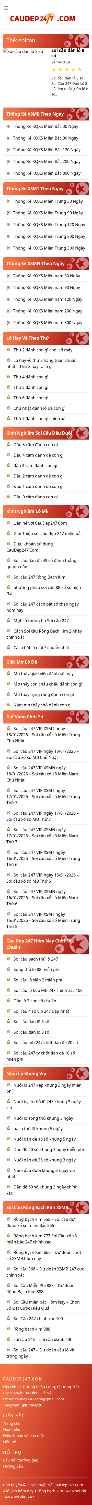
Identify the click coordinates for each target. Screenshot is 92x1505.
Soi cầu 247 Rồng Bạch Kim (39, 577)
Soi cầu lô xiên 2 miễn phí (38, 980)
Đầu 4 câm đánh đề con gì (39, 455)
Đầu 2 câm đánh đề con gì (39, 476)
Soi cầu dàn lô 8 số (67, 52)
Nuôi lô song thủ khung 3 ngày (43, 1118)
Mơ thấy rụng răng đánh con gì (44, 694)
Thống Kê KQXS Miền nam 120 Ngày (47, 299)
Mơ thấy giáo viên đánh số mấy (44, 673)
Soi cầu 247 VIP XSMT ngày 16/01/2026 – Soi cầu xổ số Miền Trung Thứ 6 (43, 858)
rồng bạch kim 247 (54, 1490)
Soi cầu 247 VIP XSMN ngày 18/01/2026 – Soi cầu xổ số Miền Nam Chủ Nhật (42, 774)
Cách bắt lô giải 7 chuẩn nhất (41, 647)
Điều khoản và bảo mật (23, 1435)
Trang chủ (11, 1423)
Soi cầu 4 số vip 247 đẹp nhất (41, 1011)
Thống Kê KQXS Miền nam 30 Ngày (46, 276)
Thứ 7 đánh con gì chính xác (40, 418)
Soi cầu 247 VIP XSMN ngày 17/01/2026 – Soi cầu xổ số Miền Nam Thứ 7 (42, 836)
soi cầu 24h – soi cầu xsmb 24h (43, 1339)
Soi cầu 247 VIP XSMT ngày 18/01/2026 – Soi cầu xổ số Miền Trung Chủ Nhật (43, 735)
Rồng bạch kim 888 (32, 1329)
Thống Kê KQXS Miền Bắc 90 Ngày (45, 138)
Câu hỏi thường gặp (20, 1459)
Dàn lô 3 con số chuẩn (35, 1001)
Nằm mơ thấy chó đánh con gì (43, 705)
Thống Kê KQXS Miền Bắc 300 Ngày (46, 173)
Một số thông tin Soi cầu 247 (41, 620)
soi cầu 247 (24, 1496)
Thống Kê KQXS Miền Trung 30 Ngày (48, 201)
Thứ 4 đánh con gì (31, 377)
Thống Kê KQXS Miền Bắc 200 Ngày (46, 161)
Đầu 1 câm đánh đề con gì (39, 486)
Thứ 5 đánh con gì (31, 387)
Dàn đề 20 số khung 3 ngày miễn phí (49, 1149)
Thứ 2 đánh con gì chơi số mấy (43, 350)
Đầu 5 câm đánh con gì (36, 444)
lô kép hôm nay (19, 1490)
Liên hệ (9, 1441)
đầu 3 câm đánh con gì (35, 465)
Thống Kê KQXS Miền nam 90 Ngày (46, 287)
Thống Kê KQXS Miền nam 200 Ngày (47, 311)
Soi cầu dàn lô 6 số (31, 1021)
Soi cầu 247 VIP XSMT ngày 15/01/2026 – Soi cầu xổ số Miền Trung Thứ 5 (43, 920)
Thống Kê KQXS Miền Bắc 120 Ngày (46, 150)
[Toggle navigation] (6, 8)
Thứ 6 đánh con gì (31, 398)
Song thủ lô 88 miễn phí (36, 969)
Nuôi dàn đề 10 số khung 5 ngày (45, 1139)
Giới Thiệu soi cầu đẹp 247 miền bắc (48, 533)
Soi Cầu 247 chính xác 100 (38, 1318)
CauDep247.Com (68, 1484)
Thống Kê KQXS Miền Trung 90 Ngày (48, 213)
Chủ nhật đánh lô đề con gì (39, 408)
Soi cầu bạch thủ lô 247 (36, 959)
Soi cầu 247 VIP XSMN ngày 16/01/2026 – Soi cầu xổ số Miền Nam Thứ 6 (42, 898)
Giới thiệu (11, 1429)
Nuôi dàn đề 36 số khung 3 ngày (45, 1160)
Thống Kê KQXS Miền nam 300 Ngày (47, 322)
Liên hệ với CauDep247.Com (40, 523)
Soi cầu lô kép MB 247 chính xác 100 (48, 990)
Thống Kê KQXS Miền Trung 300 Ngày (49, 248)
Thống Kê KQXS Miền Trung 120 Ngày (49, 224)
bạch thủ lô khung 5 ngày (38, 1128)
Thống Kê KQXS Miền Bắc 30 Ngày (45, 126)
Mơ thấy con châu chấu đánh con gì (48, 684)
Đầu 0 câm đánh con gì (36, 497)
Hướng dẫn (13, 1466)
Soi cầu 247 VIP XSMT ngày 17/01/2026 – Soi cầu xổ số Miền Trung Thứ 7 (43, 796)
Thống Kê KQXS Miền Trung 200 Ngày (49, 236)
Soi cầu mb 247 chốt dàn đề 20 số (46, 1042)
